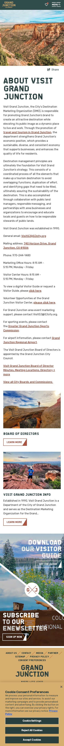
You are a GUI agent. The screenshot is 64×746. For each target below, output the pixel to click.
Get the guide (48, 564)
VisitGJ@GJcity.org (33, 236)
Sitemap (20, 657)
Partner (53, 653)
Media (39, 653)
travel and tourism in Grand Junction (27, 132)
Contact (26, 653)
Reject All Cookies (32, 730)
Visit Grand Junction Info (27, 495)
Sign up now (14, 637)
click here (35, 290)
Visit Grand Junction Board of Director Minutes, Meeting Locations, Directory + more (29, 370)
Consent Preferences (32, 660)
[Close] (61, 686)
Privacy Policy (39, 657)
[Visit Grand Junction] (9, 4)
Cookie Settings (32, 720)
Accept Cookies (32, 739)
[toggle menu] (56, 4)
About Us (11, 653)
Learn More (14, 442)
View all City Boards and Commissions (28, 381)
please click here (44, 302)
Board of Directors (21, 434)
